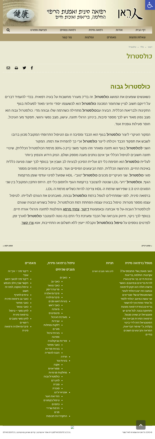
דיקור (85, 209)
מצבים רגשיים (98, 271)
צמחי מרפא (71, 209)
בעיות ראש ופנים (58, 301)
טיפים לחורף (21, 294)
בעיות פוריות (52, 348)
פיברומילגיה (53, 297)
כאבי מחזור (53, 344)
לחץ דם (55, 380)
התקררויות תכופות (56, 416)
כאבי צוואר (54, 285)
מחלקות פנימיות (58, 372)
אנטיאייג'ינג (60, 392)
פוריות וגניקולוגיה (57, 340)
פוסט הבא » (8, 245)
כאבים (63, 277)
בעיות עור (62, 360)
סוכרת (56, 388)
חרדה (64, 356)
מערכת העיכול (59, 317)
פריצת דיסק (53, 289)
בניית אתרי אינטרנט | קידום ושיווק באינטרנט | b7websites (28, 432)
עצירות (56, 321)
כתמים (56, 404)
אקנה (57, 364)
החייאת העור (52, 396)
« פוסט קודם (147, 245)
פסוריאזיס (54, 368)
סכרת (56, 384)
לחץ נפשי (109, 271)
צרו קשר (28, 223)
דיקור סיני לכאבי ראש (16, 278)
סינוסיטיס (54, 313)
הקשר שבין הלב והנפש (16, 282)
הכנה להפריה (52, 352)
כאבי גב (55, 281)
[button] (150, 5)
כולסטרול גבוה (52, 376)
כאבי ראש (54, 305)
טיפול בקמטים (51, 400)
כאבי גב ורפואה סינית (16, 298)
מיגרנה (56, 309)
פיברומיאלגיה (52, 293)
